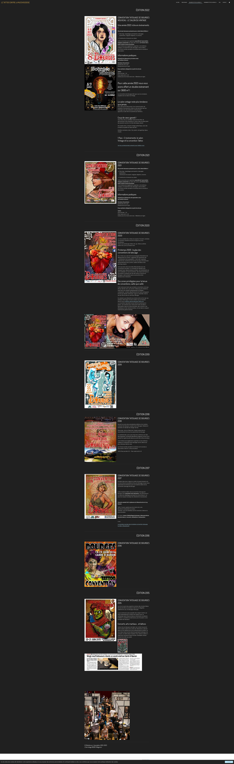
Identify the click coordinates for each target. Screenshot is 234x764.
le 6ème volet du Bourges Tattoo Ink (134, 301)
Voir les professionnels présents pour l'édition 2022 (131, 145)
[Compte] (229, 2)
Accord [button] (229, 761)
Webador (148, 759)
